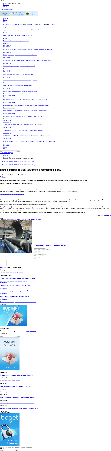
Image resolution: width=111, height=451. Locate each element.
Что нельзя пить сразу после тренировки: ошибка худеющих (20, 80)
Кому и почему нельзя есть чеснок (10, 380)
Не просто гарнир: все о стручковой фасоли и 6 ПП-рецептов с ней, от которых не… (26, 110)
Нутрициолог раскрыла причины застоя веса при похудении (17, 278)
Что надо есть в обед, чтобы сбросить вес (12, 272)
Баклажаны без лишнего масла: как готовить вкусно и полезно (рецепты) (23, 116)
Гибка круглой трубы (39, 255)
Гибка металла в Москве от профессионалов (50, 245)
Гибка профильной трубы (40, 254)
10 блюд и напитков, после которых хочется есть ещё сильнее (20, 55)
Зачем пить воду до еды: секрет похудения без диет (17, 85)
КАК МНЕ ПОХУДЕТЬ (6, 9)
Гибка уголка (37, 257)
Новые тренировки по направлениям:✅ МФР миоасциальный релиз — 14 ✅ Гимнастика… (29, 24)
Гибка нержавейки (38, 258)
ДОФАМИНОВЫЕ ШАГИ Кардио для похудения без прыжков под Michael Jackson (26, 135)
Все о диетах (6, 70)
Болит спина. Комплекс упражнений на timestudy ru (17, 35)
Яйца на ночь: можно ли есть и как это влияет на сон (18, 74)
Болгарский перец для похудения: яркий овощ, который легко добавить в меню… (26, 105)
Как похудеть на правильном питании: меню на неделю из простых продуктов (25, 99)
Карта (5, 148)
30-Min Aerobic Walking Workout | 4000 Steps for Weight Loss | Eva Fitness (23, 130)
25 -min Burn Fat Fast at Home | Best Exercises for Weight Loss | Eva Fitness (23, 124)
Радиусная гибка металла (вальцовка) (42, 249)
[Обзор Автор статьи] (3, 265)
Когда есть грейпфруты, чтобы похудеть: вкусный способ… (17, 397)
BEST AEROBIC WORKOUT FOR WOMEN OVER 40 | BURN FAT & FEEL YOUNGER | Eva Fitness (31, 141)
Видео (5, 20)
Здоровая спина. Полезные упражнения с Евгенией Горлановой (21, 29)
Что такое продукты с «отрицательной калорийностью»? (19, 66)
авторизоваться (31, 331)
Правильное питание (9, 95)
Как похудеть (7, 45)
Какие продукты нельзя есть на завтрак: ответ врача (15, 386)
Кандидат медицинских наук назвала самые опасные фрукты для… (20, 408)
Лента (5, 6)
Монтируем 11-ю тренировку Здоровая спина (16, 41)
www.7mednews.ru (105, 215)
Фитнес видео (7, 120)
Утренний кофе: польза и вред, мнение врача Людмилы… (17, 375)
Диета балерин (4, 391)
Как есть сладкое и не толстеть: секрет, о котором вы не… (17, 403)
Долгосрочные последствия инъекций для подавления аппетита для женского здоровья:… (28, 60)
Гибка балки (37, 251)
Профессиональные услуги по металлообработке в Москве (17, 161)
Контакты (6, 5)
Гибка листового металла (39, 248)
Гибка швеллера (37, 252)
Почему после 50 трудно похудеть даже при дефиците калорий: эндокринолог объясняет (27, 49)
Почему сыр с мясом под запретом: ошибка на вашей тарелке (20, 91)
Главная (5, 18)
